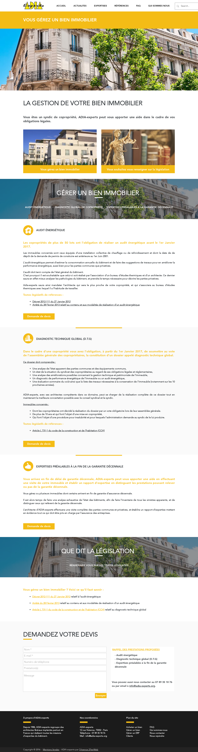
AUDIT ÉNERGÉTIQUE (38, 207)
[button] (102, 6)
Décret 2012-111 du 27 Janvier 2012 (51, 596)
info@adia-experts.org (142, 685)
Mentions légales (51, 749)
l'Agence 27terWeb (88, 749)
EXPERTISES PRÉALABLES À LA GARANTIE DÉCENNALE (140, 207)
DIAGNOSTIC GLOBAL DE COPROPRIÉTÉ (79, 207)
